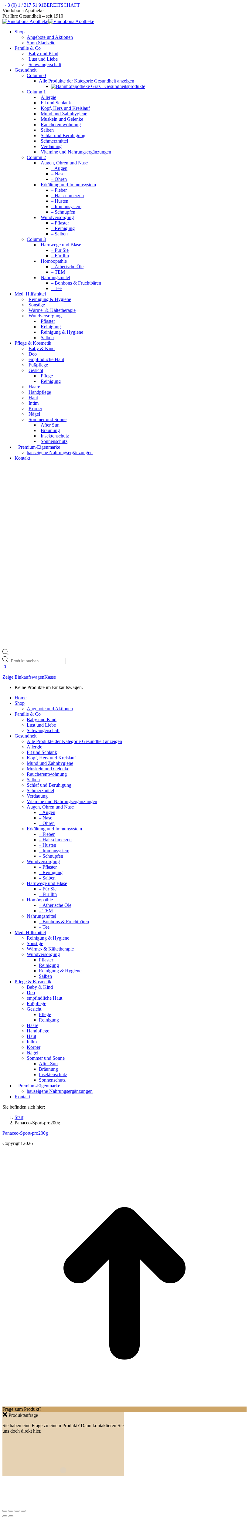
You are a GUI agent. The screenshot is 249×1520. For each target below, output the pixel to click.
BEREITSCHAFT (61, 5)
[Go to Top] (124, 1403)
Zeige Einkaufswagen (23, 677)
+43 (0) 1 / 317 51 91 (22, 5)
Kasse (50, 677)
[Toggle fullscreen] (17, 1511)
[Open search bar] (5, 653)
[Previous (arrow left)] (4, 1516)
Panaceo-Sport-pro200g (25, 1133)
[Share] (11, 1511)
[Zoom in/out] (23, 1511)
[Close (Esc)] (4, 1511)
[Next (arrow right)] (11, 1516)
